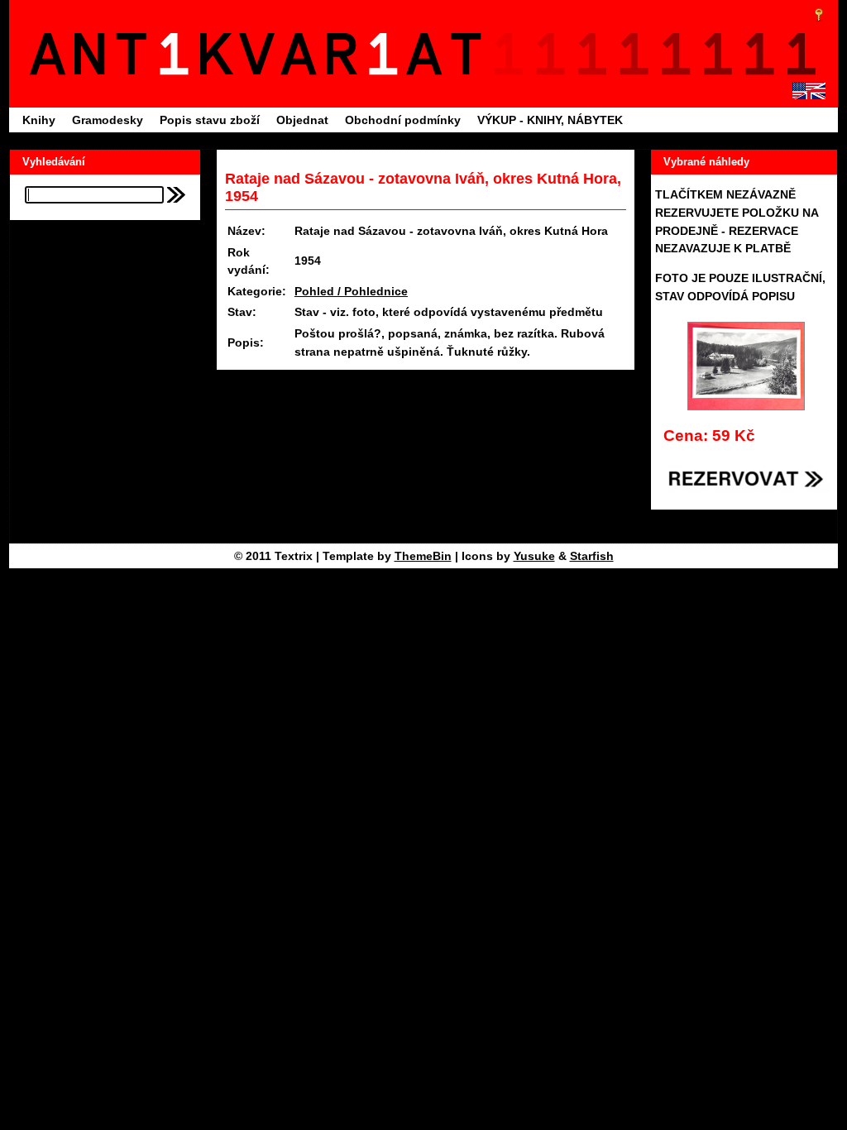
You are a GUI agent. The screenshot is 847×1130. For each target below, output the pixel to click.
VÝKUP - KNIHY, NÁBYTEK (550, 120)
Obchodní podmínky (403, 120)
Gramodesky (107, 120)
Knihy (38, 120)
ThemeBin (423, 556)
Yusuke (534, 556)
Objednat (302, 120)
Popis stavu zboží (210, 120)
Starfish (592, 556)
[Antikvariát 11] (260, 54)
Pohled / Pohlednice (351, 291)
